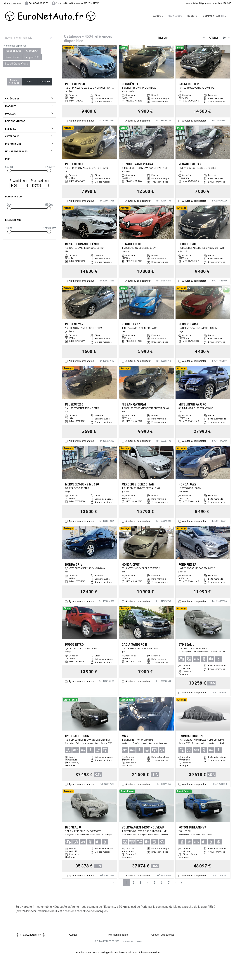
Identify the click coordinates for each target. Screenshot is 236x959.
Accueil (158, 16)
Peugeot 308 (32, 57)
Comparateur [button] (213, 16)
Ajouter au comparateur (81, 120)
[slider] (9, 170)
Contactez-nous (12, 3)
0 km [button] (29, 81)
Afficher (213, 37)
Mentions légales (118, 934)
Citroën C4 (32, 50)
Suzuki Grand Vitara (16, 63)
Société (192, 16)
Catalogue (175, 16)
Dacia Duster (12, 57)
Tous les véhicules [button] (14, 81)
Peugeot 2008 (13, 50)
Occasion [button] (45, 81)
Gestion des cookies (162, 934)
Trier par (163, 37)
